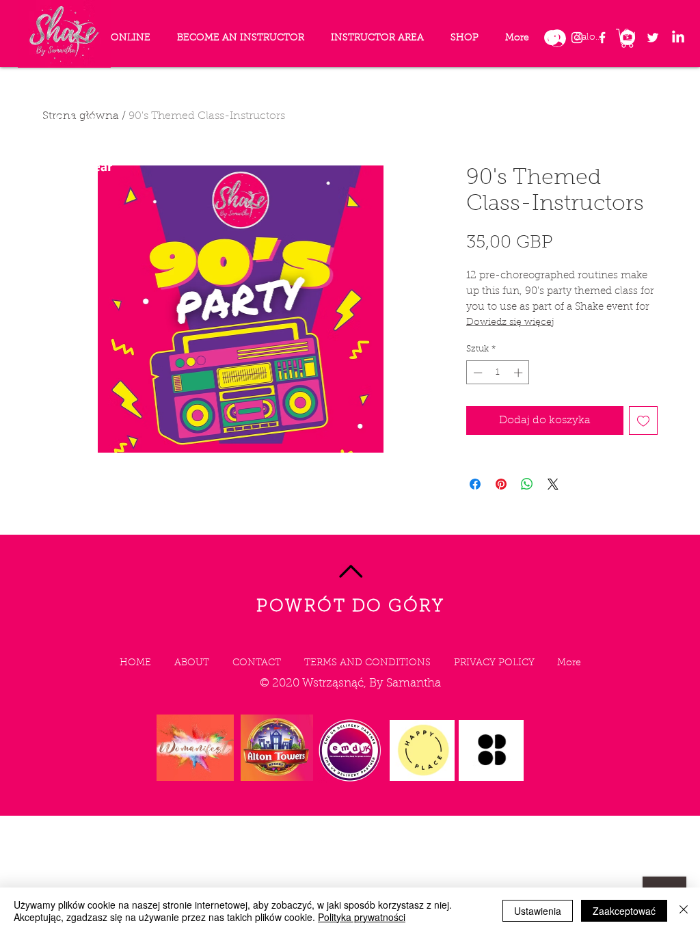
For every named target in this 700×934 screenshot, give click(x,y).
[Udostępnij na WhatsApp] (527, 484)
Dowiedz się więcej (510, 323)
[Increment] (519, 372)
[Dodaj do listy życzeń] (643, 420)
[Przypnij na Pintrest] (501, 484)
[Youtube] (627, 37)
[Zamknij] (683, 910)
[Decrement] (476, 372)
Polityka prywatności (361, 917)
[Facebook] (602, 37)
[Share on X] (553, 484)
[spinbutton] (498, 372)
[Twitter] (652, 37)
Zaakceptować (624, 911)
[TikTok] (551, 37)
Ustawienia (537, 911)
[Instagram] (576, 37)
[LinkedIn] (678, 37)
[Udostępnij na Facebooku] (475, 484)
